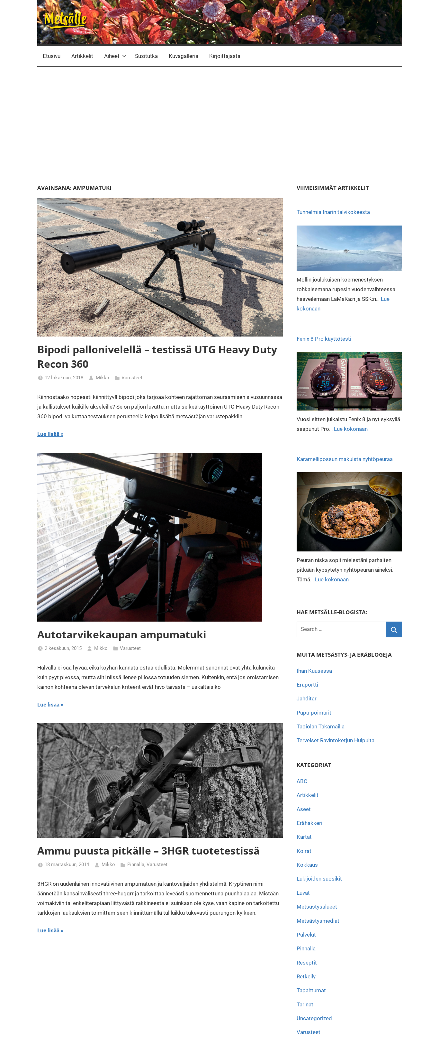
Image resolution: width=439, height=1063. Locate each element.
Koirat (304, 851)
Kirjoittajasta (224, 56)
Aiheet (112, 56)
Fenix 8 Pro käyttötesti (324, 339)
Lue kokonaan (351, 429)
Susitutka (146, 56)
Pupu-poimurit (314, 712)
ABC (302, 781)
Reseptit (307, 962)
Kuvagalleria (183, 56)
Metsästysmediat (318, 921)
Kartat (304, 837)
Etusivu (51, 56)
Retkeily (306, 976)
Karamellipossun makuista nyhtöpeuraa (345, 459)
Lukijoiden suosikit (319, 878)
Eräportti (307, 684)
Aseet (304, 809)
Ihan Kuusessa (314, 671)
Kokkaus (307, 865)
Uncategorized (314, 1018)
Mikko (102, 378)
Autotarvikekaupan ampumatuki (121, 634)
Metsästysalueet (317, 906)
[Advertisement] (219, 125)
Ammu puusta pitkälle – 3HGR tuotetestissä (148, 850)
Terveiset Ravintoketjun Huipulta (335, 740)
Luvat (303, 893)
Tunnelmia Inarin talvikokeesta (333, 212)
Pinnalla (135, 864)
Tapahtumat (311, 990)
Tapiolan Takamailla (321, 726)
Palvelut (306, 934)
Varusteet (131, 378)
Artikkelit (82, 56)
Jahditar (307, 698)
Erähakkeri (309, 823)
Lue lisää (48, 434)
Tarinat (305, 1004)
